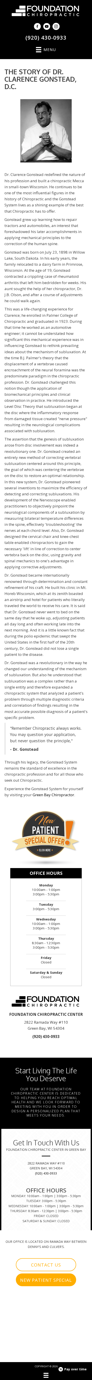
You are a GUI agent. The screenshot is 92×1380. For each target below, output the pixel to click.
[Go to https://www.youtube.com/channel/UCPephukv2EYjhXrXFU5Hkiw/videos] (46, 27)
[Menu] (46, 1375)
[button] (46, 1264)
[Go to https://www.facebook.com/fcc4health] (37, 27)
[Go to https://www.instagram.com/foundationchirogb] (56, 27)
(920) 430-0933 (46, 37)
